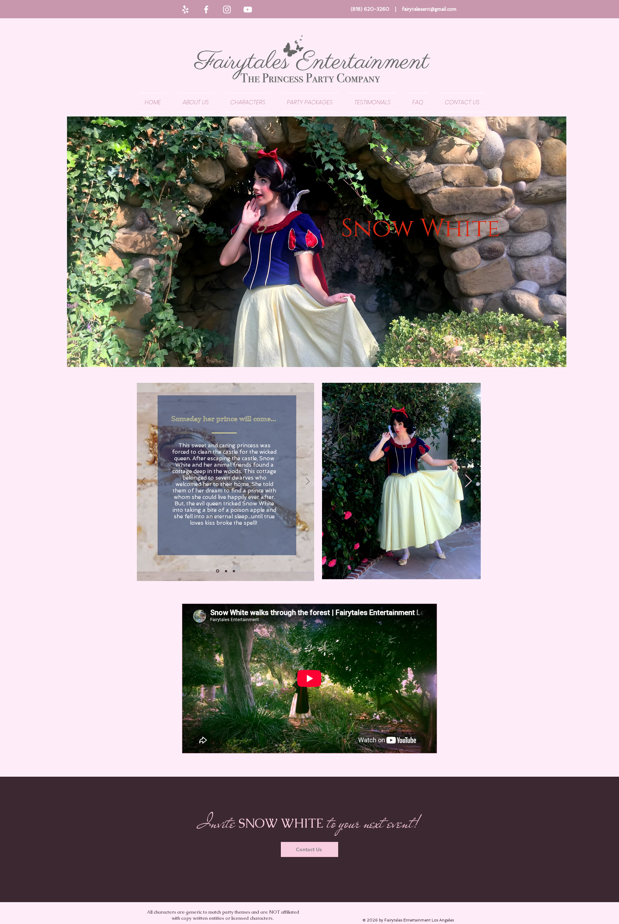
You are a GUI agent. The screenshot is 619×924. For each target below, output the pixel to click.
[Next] (308, 482)
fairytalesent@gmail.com (429, 9)
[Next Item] (468, 481)
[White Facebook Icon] (206, 9)
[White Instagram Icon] (227, 9)
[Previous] (143, 482)
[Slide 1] (217, 571)
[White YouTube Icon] (248, 9)
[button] (248, 102)
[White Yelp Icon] (185, 9)
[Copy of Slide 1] (226, 571)
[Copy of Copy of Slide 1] (234, 571)
